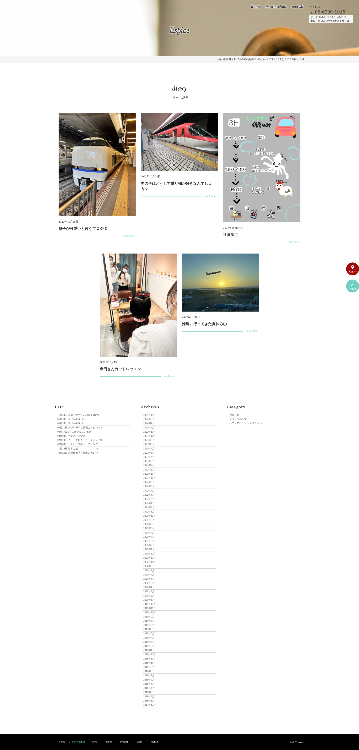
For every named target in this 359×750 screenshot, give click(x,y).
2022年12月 (149, 469)
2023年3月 (149, 461)
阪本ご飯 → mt (77, 448)
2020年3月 (149, 591)
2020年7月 (149, 574)
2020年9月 (149, 566)
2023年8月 (149, 444)
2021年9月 (149, 520)
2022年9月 (149, 482)
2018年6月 (149, 679)
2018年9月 (149, 667)
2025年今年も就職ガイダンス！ (80, 427)
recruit (298, 7)
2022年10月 (149, 477)
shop (94, 741)
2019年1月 (149, 650)
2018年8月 (149, 671)
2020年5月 (149, 583)
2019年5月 (149, 633)
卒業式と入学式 (71, 435)
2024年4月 (149, 423)
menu (109, 741)
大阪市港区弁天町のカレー (77, 452)
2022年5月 (149, 499)
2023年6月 (149, 452)
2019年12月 (149, 604)
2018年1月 (149, 700)
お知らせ (234, 414)
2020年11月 (149, 557)
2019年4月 (149, 637)
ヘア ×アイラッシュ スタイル (245, 423)
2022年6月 (149, 494)
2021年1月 (149, 549)
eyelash (124, 741)
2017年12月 (149, 704)
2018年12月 (149, 654)
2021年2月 (149, 545)
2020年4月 (149, 587)
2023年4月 (149, 456)
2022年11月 (149, 473)
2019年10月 (149, 612)
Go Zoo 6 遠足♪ (70, 423)
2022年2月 (149, 507)
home (256, 7)
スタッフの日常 (238, 419)
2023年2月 (149, 465)
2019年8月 (149, 620)
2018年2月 (149, 696)
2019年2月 (149, 646)
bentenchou (276, 7)
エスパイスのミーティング (77, 444)
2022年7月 (149, 490)
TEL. (327, 12)
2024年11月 (149, 414)
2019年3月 (149, 641)
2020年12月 (149, 553)
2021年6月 (149, 528)
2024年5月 (149, 419)
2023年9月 (149, 440)
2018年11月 (149, 658)
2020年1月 (149, 599)
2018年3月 (149, 692)
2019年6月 (149, 629)
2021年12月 (149, 515)
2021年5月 (149, 532)
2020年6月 (149, 578)
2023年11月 (149, 431)
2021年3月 (149, 541)
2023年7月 (149, 448)
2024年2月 (149, 427)
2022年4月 (149, 503)
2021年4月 (149, 536)
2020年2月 (149, 595)
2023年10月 (149, 435)
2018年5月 (149, 683)
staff (139, 741)
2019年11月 (149, 608)
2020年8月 (149, 570)
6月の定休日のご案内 (74, 431)
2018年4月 (149, 688)
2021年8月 (149, 524)
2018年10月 (149, 662)
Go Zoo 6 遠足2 (70, 419)
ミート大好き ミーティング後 (80, 440)
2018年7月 (149, 675)
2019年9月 (149, 616)
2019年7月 (149, 625)
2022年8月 (149, 486)
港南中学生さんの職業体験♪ (78, 414)
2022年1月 (149, 511)
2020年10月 (149, 562)
